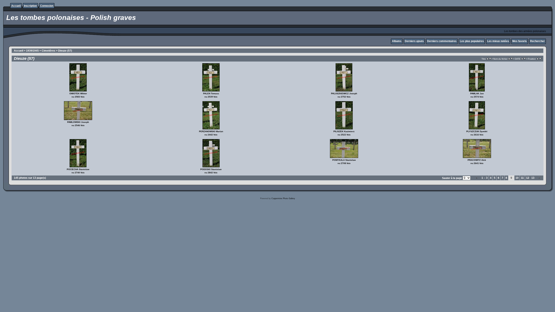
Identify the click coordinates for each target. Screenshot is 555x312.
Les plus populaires (472, 41)
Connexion (46, 5)
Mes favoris (519, 41)
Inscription (30, 5)
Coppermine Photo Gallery (283, 198)
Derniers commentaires (442, 41)
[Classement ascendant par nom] (509, 58)
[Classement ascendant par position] (538, 58)
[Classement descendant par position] (540, 58)
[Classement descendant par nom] (512, 58)
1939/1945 (32, 50)
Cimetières (48, 50)
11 (522, 177)
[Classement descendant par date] (525, 58)
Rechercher (537, 41)
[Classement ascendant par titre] (487, 58)
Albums (397, 41)
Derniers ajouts (414, 41)
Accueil (16, 5)
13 (532, 177)
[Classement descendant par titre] (490, 58)
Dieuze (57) (65, 50)
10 (517, 177)
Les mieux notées (498, 41)
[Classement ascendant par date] (522, 58)
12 (527, 177)
